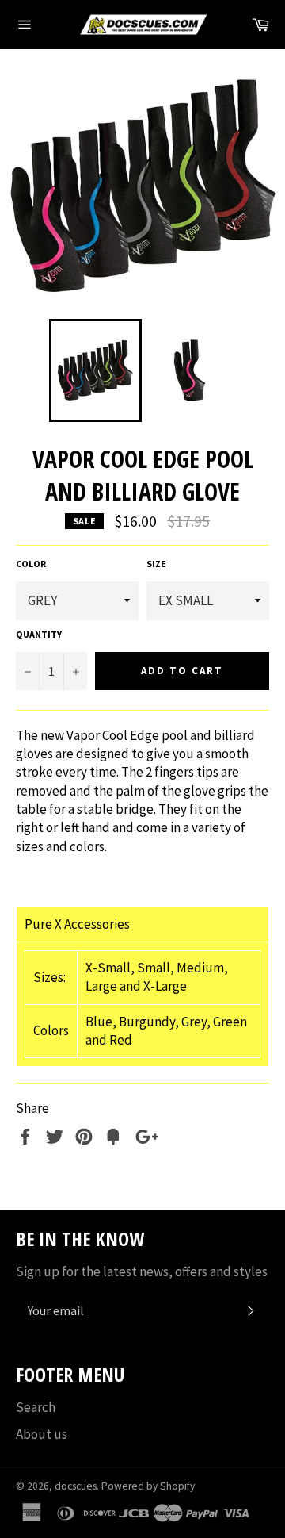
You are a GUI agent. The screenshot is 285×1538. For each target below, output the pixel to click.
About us (41, 1434)
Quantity (39, 634)
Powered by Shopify (148, 1486)
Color (31, 564)
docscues (76, 1486)
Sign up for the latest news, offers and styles (142, 1271)
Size (156, 564)
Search (35, 1407)
